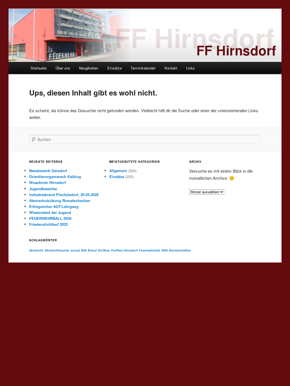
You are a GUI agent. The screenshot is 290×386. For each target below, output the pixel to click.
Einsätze (114, 68)
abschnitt (36, 250)
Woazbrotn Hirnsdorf (47, 182)
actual (75, 250)
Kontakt (171, 68)
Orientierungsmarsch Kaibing (55, 176)
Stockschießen (180, 250)
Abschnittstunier (57, 250)
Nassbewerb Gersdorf (48, 170)
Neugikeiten (88, 68)
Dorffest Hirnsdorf (124, 250)
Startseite (38, 68)
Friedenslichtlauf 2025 (48, 224)
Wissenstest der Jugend (50, 212)
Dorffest (104, 250)
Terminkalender (143, 68)
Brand (92, 250)
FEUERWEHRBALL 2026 (50, 218)
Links (190, 68)
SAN (164, 250)
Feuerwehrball (149, 250)
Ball (84, 250)
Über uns (63, 68)
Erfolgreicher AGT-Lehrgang (53, 206)
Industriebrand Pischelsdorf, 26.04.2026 (64, 194)
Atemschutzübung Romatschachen (59, 200)
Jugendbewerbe (43, 188)
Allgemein (118, 170)
